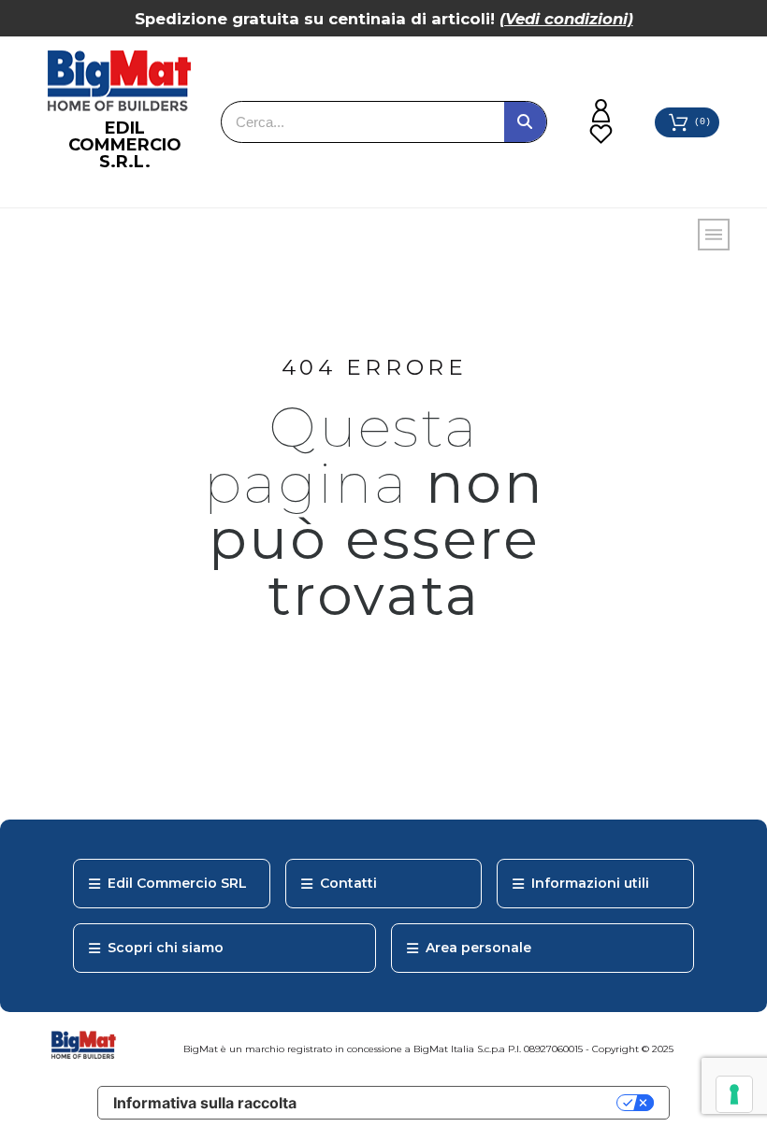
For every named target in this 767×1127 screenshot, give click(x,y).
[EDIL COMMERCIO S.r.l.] (119, 81)
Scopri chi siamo (166, 947)
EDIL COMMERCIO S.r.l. (124, 145)
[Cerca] (525, 122)
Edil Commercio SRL (177, 883)
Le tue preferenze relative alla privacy (465, 1102)
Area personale (478, 947)
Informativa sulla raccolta (205, 1102)
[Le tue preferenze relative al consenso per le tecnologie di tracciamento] (734, 1094)
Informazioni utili (590, 883)
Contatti (348, 883)
